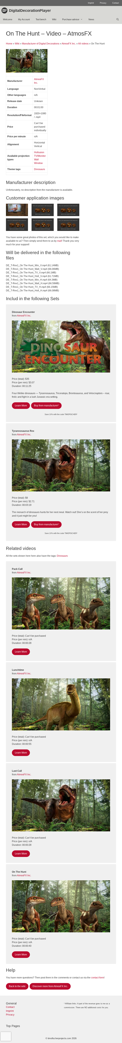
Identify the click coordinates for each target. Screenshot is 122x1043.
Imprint (91, 3)
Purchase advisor (70, 19)
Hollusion (39, 152)
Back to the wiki (17, 986)
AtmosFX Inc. (69, 43)
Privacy (103, 3)
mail (59, 241)
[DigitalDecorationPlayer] (5, 10)
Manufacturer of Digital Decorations (40, 43)
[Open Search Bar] (117, 19)
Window (38, 163)
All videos (83, 43)
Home (9, 43)
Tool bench (41, 19)
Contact (115, 3)
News (91, 19)
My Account (24, 19)
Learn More (21, 405)
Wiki (54, 19)
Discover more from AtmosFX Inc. (50, 986)
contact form (97, 977)
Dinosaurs (39, 169)
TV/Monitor (40, 156)
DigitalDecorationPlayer (30, 10)
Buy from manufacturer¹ (46, 405)
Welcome (7, 19)
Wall (36, 159)
